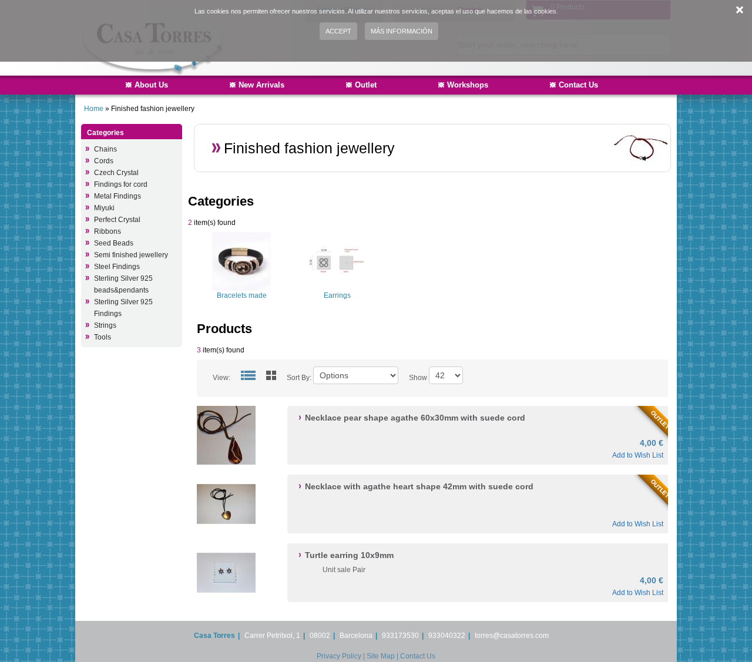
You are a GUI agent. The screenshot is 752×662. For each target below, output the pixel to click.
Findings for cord (120, 184)
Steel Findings (117, 267)
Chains (105, 149)
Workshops (467, 84)
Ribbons (107, 231)
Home (93, 109)
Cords (103, 161)
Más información (401, 31)
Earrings (337, 295)
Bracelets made (242, 295)
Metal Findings (117, 196)
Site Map (381, 656)
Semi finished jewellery (131, 255)
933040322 (446, 635)
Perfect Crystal (117, 220)
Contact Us (578, 84)
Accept (338, 31)
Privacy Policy (339, 656)
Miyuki (104, 208)
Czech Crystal (116, 173)
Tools (102, 337)
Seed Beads (113, 243)
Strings (105, 325)
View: (221, 378)
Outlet (366, 84)
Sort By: (299, 378)
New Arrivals (261, 84)
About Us (151, 84)
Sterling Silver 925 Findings (123, 308)
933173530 (400, 635)
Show (418, 378)
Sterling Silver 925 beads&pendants (123, 284)
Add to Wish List (637, 455)
